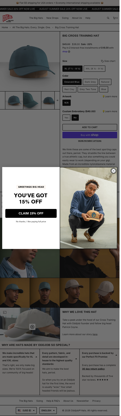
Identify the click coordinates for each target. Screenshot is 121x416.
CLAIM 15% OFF (31, 213)
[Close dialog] (113, 170)
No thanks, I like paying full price (31, 221)
